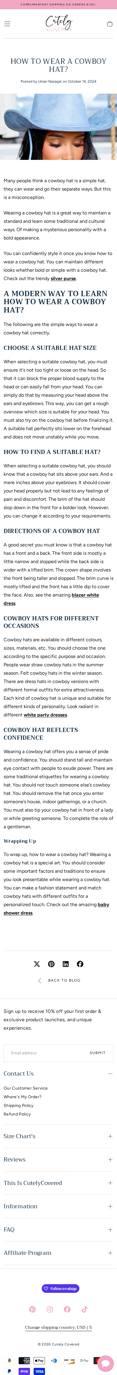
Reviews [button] (15, 1159)
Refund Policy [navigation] (17, 1114)
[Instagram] (49, 1309)
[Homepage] (59, 24)
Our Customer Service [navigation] (26, 1088)
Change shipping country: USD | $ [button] (58, 1327)
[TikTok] (84, 1309)
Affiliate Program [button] (28, 1253)
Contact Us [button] (19, 1074)
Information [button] (21, 1206)
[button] (7, 23)
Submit (98, 1053)
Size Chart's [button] (19, 1136)
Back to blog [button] (64, 980)
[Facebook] (67, 1309)
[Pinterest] (32, 1309)
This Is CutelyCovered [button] (33, 1183)
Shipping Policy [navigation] (19, 1105)
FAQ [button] (9, 1230)
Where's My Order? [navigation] (22, 1096)
